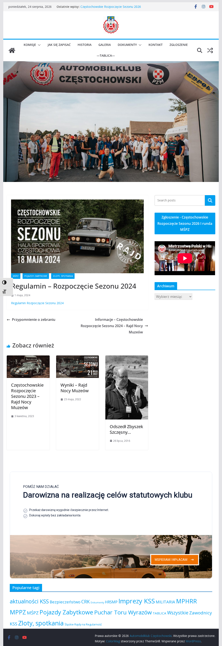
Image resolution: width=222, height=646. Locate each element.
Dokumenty (127, 45)
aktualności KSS (29, 601)
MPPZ (18, 612)
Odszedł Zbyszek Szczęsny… (126, 429)
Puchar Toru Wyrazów (123, 612)
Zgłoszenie (179, 45)
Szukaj (210, 200)
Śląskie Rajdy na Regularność (83, 624)
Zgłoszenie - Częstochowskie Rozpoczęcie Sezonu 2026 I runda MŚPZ (184, 223)
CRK (85, 602)
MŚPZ (16, 276)
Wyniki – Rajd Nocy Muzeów (74, 388)
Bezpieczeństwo (65, 601)
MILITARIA (165, 601)
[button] (38, 45)
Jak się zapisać (59, 45)
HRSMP (111, 601)
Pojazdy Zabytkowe (35, 276)
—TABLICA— (106, 55)
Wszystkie (177, 613)
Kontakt (156, 45)
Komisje (30, 45)
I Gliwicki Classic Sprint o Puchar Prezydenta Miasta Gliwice (121, 7)
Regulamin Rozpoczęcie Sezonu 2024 (37, 303)
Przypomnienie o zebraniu (33, 319)
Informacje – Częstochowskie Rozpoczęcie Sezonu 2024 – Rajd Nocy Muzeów (112, 325)
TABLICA (159, 613)
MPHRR (186, 601)
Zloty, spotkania (63, 276)
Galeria (104, 45)
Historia (84, 45)
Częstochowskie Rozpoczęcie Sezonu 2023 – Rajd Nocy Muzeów (27, 396)
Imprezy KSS (136, 601)
